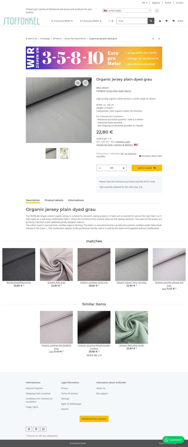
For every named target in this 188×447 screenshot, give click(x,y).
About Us (100, 388)
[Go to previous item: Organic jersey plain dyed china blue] (153, 38)
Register (156, 2)
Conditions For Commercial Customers (39, 400)
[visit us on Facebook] (29, 429)
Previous (7, 273)
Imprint (64, 409)
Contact (179, 2)
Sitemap (65, 398)
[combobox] (126, 11)
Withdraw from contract (94, 418)
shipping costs (123, 141)
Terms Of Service (69, 393)
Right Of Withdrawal (71, 403)
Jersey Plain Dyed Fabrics (119, 90)
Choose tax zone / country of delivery (114, 144)
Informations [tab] (76, 200)
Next (180, 273)
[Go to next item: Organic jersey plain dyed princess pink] (159, 38)
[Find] (151, 21)
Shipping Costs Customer (38, 393)
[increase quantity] (123, 168)
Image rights (32, 407)
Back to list (32, 38)
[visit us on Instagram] (43, 429)
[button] (160, 21)
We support (102, 393)
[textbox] (126, 11)
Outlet (168, 2)
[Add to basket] (28, 75)
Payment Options (34, 388)
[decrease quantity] (99, 168)
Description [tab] (33, 200)
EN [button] (143, 2)
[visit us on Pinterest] (36, 429)
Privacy (64, 388)
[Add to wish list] (85, 83)
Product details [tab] (54, 200)
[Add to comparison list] (78, 83)
